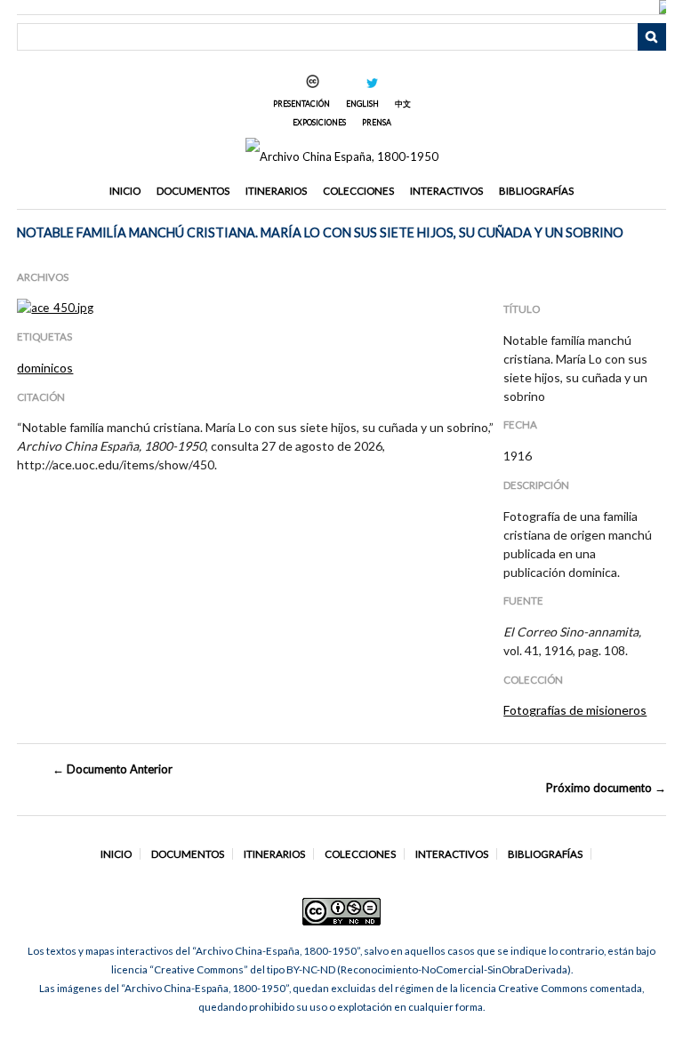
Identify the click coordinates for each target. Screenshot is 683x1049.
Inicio (125, 190)
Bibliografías (536, 190)
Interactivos (446, 190)
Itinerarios (276, 190)
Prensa (376, 122)
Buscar (652, 37)
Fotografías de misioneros (575, 709)
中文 (403, 103)
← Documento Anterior (112, 769)
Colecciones (358, 190)
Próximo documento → (606, 788)
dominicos (45, 367)
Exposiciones (319, 122)
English (362, 103)
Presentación (301, 103)
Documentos (193, 190)
